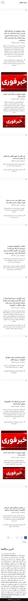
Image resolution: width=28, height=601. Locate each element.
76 (8, 537)
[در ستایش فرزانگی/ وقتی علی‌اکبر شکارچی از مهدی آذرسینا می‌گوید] (14, 495)
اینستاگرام (23, 590)
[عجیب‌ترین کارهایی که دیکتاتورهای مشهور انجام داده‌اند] (14, 389)
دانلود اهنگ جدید (20, 555)
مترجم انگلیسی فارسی (7, 568)
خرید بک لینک (14, 557)
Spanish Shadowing (10, 555)
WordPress (10, 599)
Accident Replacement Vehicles (10, 594)
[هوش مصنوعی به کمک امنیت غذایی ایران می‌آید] (14, 81)
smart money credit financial (16, 574)
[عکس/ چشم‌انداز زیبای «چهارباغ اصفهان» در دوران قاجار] (14, 345)
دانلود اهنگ (4, 572)
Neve (19, 599)
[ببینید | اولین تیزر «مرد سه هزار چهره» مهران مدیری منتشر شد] (14, 188)
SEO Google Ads (6, 596)
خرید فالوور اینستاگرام (10, 564)
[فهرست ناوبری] (2, 2)
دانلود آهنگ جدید (12, 588)
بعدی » (24, 541)
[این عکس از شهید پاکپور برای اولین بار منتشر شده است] (14, 143)
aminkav (22, 42)
